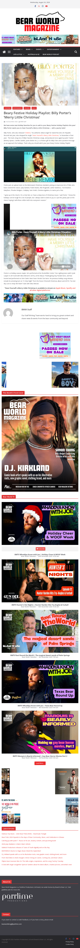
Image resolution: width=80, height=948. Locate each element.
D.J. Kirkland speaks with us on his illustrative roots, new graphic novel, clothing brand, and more (34, 854)
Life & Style (17, 54)
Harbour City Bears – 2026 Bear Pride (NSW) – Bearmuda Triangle (24, 834)
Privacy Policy (70, 942)
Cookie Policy (70, 944)
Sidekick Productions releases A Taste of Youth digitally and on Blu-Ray (26, 847)
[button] (21, 49)
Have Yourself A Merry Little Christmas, (46, 135)
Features (16, 49)
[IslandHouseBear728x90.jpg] (40, 295)
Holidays (27, 108)
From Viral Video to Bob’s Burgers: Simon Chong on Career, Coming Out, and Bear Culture (32, 858)
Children (28, 133)
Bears (28, 49)
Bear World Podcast (51, 54)
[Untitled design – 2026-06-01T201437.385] (40, 205)
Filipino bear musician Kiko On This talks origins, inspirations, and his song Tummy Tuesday (32, 861)
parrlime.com (6, 890)
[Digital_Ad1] (17, 769)
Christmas (8, 108)
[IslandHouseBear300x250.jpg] (17, 334)
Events (38, 49)
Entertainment (53, 49)
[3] (20, 799)
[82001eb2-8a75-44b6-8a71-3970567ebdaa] (40, 36)
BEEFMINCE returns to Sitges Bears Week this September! (21, 851)
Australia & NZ (33, 54)
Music (34, 108)
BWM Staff (23, 122)
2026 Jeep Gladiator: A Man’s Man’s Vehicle (16, 844)
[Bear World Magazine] (4, 51)
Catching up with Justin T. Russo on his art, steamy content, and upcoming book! (29, 841)
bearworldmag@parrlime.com (12, 924)
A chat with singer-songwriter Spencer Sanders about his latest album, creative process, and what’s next (37, 865)
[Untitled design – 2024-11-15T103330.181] (17, 363)
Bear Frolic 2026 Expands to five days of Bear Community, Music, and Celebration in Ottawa (33, 837)
